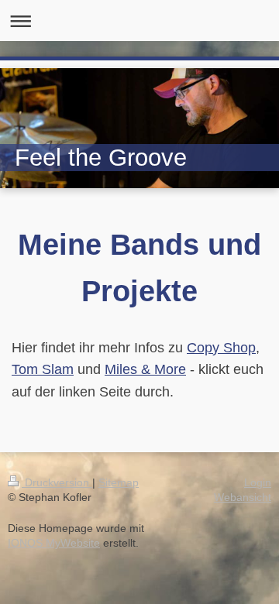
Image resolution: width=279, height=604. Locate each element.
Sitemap (118, 482)
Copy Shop (221, 347)
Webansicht (242, 497)
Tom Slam (43, 369)
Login (257, 482)
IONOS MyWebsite (54, 543)
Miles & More (145, 369)
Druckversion (57, 482)
